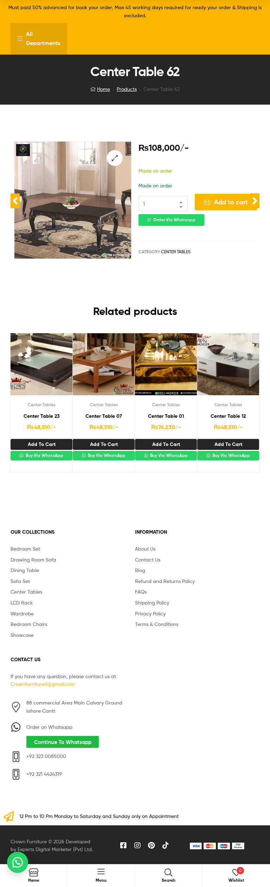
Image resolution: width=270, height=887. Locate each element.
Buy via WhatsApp (44, 455)
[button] (115, 158)
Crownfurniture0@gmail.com (43, 684)
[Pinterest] (151, 845)
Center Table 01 (166, 416)
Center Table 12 (228, 416)
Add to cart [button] (42, 444)
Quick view (59, 367)
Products (127, 89)
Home (103, 89)
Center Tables (176, 251)
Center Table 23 (42, 416)
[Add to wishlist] (24, 367)
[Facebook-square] (123, 845)
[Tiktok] (165, 845)
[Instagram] (137, 845)
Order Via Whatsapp (174, 219)
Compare (41, 367)
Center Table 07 (103, 416)
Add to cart (231, 202)
